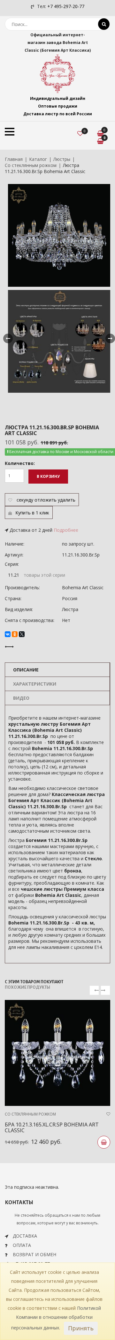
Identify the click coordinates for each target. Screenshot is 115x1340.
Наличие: (14, 544)
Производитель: (22, 587)
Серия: (12, 564)
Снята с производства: (29, 620)
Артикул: (14, 555)
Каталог (38, 159)
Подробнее (66, 530)
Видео (21, 698)
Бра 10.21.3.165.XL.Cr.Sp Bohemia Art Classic (52, 1127)
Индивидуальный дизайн (57, 98)
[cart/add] (103, 1142)
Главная (14, 159)
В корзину (48, 476)
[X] (22, 634)
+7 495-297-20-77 (65, 6)
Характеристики (34, 684)
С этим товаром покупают (34, 982)
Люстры (61, 159)
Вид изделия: (19, 609)
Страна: (13, 598)
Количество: (20, 463)
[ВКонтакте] (8, 634)
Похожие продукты (27, 987)
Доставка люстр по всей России (57, 114)
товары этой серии (44, 575)
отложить (45, 500)
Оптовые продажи (57, 106)
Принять (81, 1328)
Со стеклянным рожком (31, 165)
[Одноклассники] (15, 634)
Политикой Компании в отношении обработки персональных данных (56, 1318)
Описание (26, 670)
